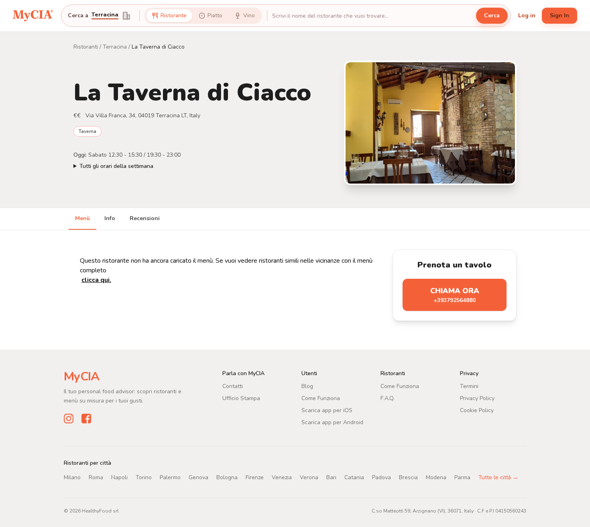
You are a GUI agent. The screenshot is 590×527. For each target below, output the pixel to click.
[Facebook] (86, 418)
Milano (72, 477)
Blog (307, 386)
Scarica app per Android (332, 422)
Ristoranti (85, 47)
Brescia (408, 477)
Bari (331, 477)
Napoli (119, 477)
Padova (381, 477)
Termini (469, 386)
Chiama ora (454, 295)
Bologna (227, 477)
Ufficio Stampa (241, 398)
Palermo (170, 477)
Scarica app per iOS (326, 410)
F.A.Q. (387, 398)
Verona (309, 477)
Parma (462, 477)
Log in (526, 15)
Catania (354, 477)
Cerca (492, 15)
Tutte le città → (498, 477)
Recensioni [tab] (145, 218)
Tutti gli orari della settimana (116, 166)
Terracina (105, 15)
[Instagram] (68, 418)
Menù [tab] (82, 218)
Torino (144, 477)
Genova (198, 477)
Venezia (282, 477)
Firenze (255, 477)
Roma (96, 477)
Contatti (232, 386)
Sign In (559, 15)
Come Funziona (320, 398)
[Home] (33, 15)
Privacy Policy (477, 398)
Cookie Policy (477, 410)
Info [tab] (109, 218)
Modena (436, 477)
